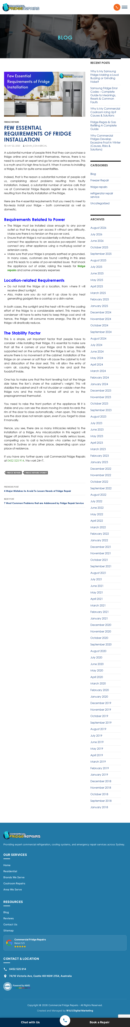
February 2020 (99, 690)
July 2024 (96, 345)
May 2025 (96, 280)
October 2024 (99, 325)
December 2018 (100, 781)
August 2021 (98, 573)
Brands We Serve (14, 877)
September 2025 (101, 253)
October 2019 (99, 716)
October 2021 (99, 560)
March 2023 (98, 449)
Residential (10, 871)
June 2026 (97, 240)
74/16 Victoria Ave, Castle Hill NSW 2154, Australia (40, 976)
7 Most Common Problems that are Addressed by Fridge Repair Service (44, 501)
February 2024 (99, 377)
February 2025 (99, 299)
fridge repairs (11, 122)
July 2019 (96, 735)
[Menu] (124, 7)
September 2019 (101, 722)
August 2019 (98, 729)
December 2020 (100, 625)
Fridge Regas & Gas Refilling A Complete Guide (103, 125)
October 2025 (99, 247)
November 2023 (100, 397)
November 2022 (100, 475)
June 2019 (97, 742)
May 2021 (96, 592)
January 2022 (99, 540)
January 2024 (99, 384)
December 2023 (100, 390)
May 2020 (96, 670)
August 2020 (98, 651)
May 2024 (96, 358)
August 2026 (98, 227)
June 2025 (97, 273)
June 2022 (97, 507)
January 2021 (99, 618)
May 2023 (96, 436)
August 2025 (98, 260)
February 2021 (99, 612)
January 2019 (99, 774)
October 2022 (99, 481)
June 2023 (97, 429)
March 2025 (98, 293)
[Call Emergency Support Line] (65, 1020)
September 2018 (101, 800)
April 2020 (96, 677)
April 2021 (96, 599)
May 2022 (96, 514)
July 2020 (96, 657)
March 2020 (98, 683)
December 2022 (100, 468)
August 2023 (98, 416)
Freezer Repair (99, 180)
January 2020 (99, 696)
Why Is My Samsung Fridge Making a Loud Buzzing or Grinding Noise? (104, 76)
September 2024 (101, 332)
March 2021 (98, 605)
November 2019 (100, 709)
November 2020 (100, 631)
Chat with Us (30, 1022)
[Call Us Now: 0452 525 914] (117, 7)
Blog (93, 174)
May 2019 (96, 748)
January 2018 (99, 807)
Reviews (8, 918)
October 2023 (99, 403)
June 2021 (97, 586)
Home (6, 865)
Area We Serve (12, 889)
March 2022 (98, 527)
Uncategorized (100, 203)
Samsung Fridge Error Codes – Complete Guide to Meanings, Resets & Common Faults (104, 95)
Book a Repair (100, 1022)
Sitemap (8, 930)
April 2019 (96, 755)
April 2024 (96, 364)
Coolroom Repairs (14, 883)
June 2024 (97, 351)
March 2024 (98, 371)
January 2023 (99, 462)
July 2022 (96, 501)
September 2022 (101, 488)
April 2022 (96, 520)
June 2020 (97, 664)
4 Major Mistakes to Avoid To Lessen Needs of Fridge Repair (37, 489)
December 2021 (100, 547)
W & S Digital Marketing (79, 1010)
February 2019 (99, 768)
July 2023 (96, 423)
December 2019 (100, 703)
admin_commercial (36, 146)
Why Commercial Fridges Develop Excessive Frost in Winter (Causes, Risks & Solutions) (105, 142)
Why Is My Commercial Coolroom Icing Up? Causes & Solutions (105, 112)
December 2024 (100, 312)
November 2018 (100, 787)
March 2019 (98, 761)
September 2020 (101, 644)
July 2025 (96, 266)
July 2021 (96, 579)
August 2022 (98, 494)
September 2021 (101, 566)
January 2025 (99, 306)
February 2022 (99, 533)
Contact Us (10, 924)
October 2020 (99, 638)
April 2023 (96, 442)
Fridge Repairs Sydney (36, 473)
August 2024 (98, 338)
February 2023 (99, 455)
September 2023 (101, 410)
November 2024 (100, 319)
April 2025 (96, 286)
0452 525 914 (15, 460)
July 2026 (96, 234)
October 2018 (99, 794)
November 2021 (100, 553)
